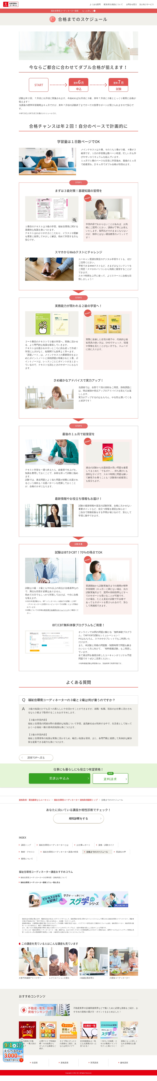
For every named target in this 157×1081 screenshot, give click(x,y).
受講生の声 (121, 852)
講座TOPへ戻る (36, 757)
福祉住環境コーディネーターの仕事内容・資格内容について (44, 877)
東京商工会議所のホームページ (56, 610)
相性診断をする (78, 818)
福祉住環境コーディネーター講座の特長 (60, 852)
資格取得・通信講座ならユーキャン (34, 800)
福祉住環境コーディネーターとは (53, 845)
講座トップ (26, 845)
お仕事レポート (83, 845)
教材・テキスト (28, 852)
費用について (27, 859)
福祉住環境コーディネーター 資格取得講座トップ (76, 800)
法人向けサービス (146, 4)
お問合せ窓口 (131, 4)
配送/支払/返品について (113, 4)
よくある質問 (95, 4)
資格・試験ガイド (106, 845)
